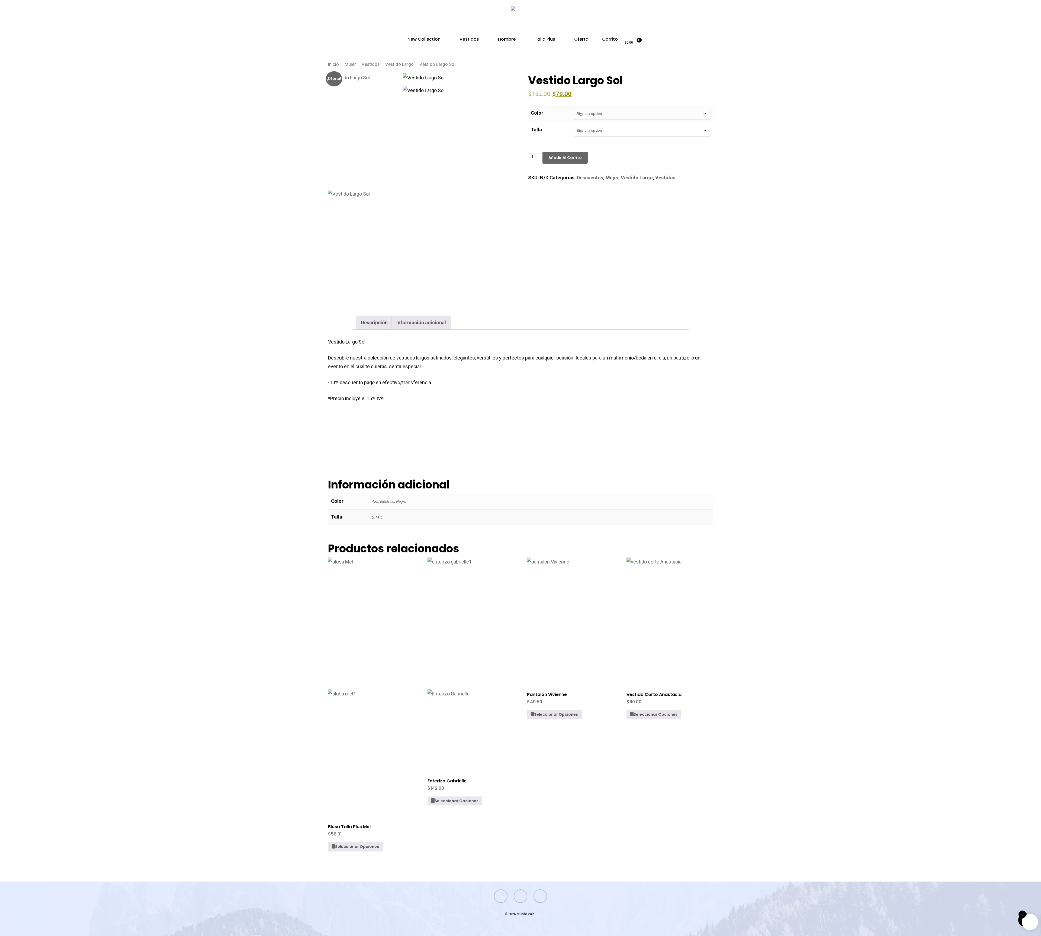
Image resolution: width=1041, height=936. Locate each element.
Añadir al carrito (565, 157)
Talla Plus (545, 39)
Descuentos (590, 177)
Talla (536, 129)
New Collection (424, 39)
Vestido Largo (399, 64)
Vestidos (469, 39)
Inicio (333, 64)
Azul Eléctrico (383, 501)
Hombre (507, 39)
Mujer (350, 64)
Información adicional (421, 322)
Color (537, 113)
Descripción (374, 322)
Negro (401, 501)
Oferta (581, 39)
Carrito (610, 39)
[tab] (374, 323)
